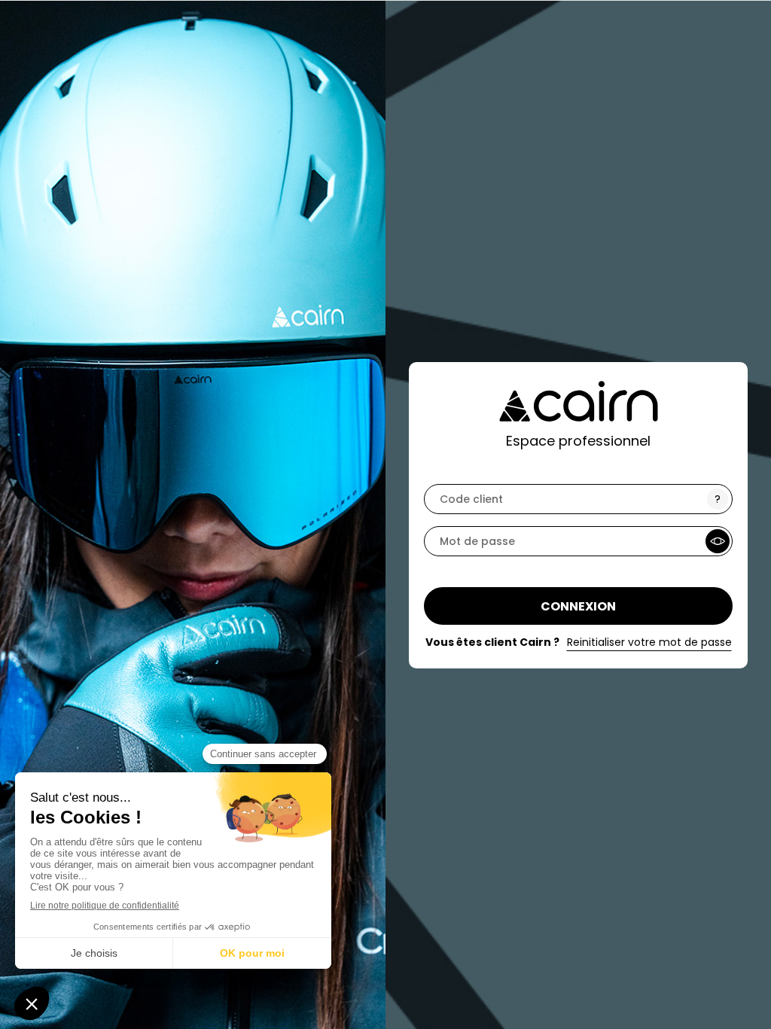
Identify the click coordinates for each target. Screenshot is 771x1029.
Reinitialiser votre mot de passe (649, 642)
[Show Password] (717, 541)
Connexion (578, 606)
